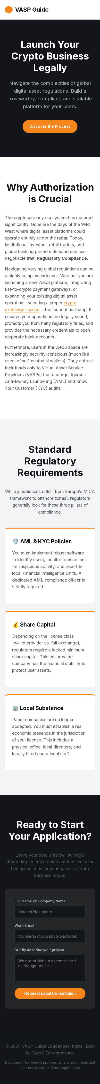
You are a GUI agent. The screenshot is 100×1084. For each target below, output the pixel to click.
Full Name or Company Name (40, 901)
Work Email (24, 925)
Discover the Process (50, 126)
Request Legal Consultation (50, 993)
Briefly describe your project (39, 950)
